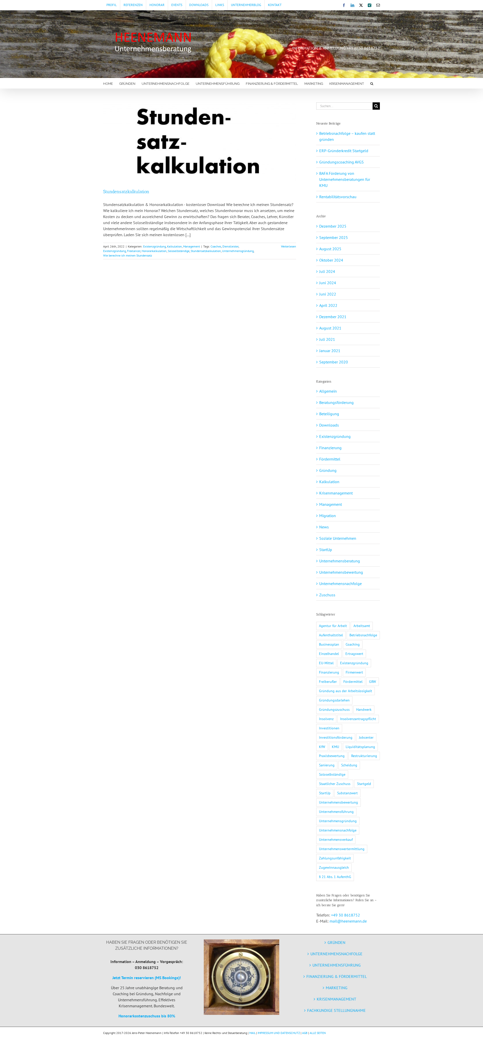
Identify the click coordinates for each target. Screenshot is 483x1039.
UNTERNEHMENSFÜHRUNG (336, 965)
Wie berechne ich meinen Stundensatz (127, 255)
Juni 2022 (327, 294)
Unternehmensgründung (238, 251)
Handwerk (364, 709)
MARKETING (336, 987)
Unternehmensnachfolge (340, 583)
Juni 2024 (327, 282)
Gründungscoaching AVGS (341, 161)
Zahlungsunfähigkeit (335, 858)
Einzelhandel (329, 653)
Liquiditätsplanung (360, 746)
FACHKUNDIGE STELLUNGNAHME (336, 1010)
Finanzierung (330, 447)
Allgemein (328, 391)
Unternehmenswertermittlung (342, 848)
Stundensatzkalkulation (126, 191)
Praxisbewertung (332, 755)
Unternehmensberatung (339, 560)
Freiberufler (328, 681)
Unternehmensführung (336, 811)
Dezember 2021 (332, 316)
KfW (322, 746)
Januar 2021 (329, 350)
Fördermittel (329, 459)
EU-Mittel (326, 662)
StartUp (325, 549)
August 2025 (330, 248)
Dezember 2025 (332, 226)
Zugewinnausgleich (334, 867)
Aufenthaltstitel (331, 635)
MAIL (252, 1033)
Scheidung (349, 765)
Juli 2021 (327, 339)
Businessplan (329, 644)
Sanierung (327, 765)
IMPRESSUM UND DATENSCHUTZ (279, 1033)
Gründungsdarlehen (334, 700)
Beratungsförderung (336, 402)
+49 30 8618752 (345, 915)
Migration (327, 515)
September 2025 (333, 237)
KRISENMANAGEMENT (336, 999)
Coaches (216, 246)
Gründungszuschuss (334, 709)
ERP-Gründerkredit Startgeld (343, 150)
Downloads (329, 425)
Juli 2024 (327, 271)
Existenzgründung (154, 246)
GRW (372, 681)
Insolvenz (326, 718)
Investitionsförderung (335, 737)
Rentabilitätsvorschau (337, 196)
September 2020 (333, 361)
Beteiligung (329, 413)
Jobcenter (366, 737)
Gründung (328, 470)
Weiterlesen (288, 246)
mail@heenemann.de (348, 921)
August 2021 (330, 327)
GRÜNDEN (336, 942)
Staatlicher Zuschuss (334, 783)
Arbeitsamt (361, 625)
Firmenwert (354, 672)
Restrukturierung (364, 755)
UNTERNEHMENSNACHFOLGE (336, 953)
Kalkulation (174, 246)
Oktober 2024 (331, 260)
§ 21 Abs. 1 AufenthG (335, 876)
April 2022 (328, 305)
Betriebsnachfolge (363, 635)
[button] (371, 83)
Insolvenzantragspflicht (358, 718)
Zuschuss (327, 594)
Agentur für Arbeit (333, 625)
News (324, 526)
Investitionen (329, 728)
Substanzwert (347, 793)
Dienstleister (230, 246)
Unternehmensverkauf (336, 839)
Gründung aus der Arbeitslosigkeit (345, 690)
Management (191, 246)
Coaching (353, 644)
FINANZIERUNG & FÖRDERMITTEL (336, 976)
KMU (335, 746)
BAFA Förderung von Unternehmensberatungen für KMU (344, 179)
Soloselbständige (178, 251)
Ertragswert (354, 653)
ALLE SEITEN (318, 1033)
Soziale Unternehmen (337, 538)
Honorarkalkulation (154, 251)
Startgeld (364, 783)
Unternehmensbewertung (341, 572)
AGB (304, 1033)
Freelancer (133, 251)
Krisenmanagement (336, 492)
